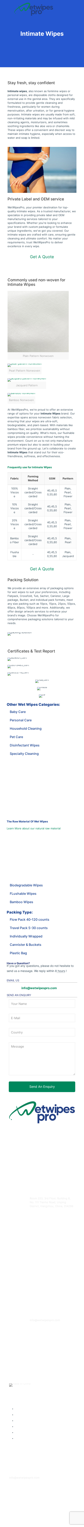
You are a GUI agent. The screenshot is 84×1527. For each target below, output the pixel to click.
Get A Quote (42, 256)
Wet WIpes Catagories (23, 1396)
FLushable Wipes (23, 893)
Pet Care (16, 737)
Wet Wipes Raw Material (25, 1453)
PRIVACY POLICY (20, 1504)
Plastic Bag (18, 953)
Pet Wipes (25, 1426)
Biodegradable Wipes (26, 885)
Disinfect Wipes (29, 1432)
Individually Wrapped (26, 936)
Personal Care (21, 720)
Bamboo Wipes (21, 902)
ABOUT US (16, 1516)
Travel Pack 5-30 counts (29, 928)
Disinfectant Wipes (25, 745)
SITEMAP (15, 1492)
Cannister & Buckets (25, 945)
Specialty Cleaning (24, 754)
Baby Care (18, 712)
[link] (38, 325)
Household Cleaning (26, 728)
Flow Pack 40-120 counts (29, 919)
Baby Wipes (26, 1408)
